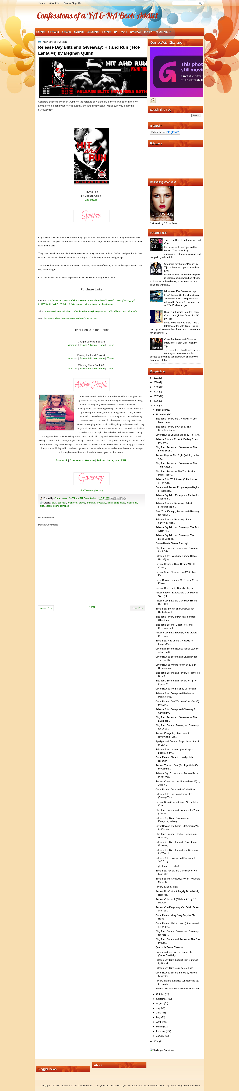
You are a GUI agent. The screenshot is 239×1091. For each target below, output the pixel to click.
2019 (156, 387)
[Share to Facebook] (121, 498)
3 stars (40, 32)
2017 (156, 396)
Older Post (137, 608)
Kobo (102, 345)
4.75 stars (93, 32)
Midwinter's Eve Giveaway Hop (180, 291)
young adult (163, 32)
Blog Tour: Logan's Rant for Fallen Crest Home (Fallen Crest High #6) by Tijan (181, 315)
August (160, 1003)
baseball (62, 502)
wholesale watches (137, 1085)
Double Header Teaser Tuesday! (172, 543)
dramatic (91, 502)
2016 (156, 401)
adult (53, 502)
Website (90, 460)
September (162, 999)
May (158, 1017)
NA (115, 32)
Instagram (113, 460)
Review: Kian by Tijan (167, 886)
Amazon (72, 345)
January (160, 1036)
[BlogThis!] (114, 498)
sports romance (61, 506)
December (161, 409)
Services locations (156, 1085)
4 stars (66, 32)
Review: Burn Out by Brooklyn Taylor (174, 588)
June (159, 1012)
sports (48, 506)
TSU (123, 460)
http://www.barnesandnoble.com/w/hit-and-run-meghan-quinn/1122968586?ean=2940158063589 (90, 311)
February (161, 1031)
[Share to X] (118, 498)
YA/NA (124, 32)
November (161, 414)
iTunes (110, 345)
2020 (156, 382)
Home (41, 3)
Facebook (62, 460)
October (160, 994)
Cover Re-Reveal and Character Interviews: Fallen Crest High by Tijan (180, 343)
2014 (156, 1041)
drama (82, 502)
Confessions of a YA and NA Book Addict (75, 498)
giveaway (135, 32)
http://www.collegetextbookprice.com (183, 1085)
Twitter (101, 460)
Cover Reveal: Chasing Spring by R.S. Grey (178, 434)
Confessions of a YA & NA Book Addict (97, 15)
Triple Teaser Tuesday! (167, 866)
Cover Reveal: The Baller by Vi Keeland (176, 688)
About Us (54, 3)
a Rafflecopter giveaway (91, 490)
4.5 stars (79, 32)
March (159, 1026)
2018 (156, 391)
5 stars (106, 32)
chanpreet (73, 502)
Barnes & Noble (88, 345)
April (158, 1022)
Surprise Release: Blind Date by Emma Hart (178, 988)
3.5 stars (53, 32)
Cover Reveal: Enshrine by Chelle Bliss (175, 789)
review (148, 32)
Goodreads (91, 199)
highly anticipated (116, 502)
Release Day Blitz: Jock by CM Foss (174, 968)
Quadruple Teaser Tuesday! (170, 947)
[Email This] (111, 498)
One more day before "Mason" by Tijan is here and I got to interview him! (181, 267)
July (158, 1008)
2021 (156, 378)
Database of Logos (117, 1085)
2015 (156, 405)
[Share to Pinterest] (124, 498)
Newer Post (46, 608)
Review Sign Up (72, 3)
